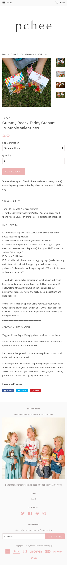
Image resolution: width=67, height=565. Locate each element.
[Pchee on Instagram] (44, 514)
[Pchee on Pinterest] (37, 514)
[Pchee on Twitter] (23, 514)
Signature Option (10, 142)
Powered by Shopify (44, 545)
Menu (9, 2)
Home (4, 54)
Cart (62, 2)
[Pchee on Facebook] (30, 514)
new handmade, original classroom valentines (33, 414)
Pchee (32, 545)
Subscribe (55, 536)
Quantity (6, 155)
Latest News (33, 408)
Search (33, 499)
